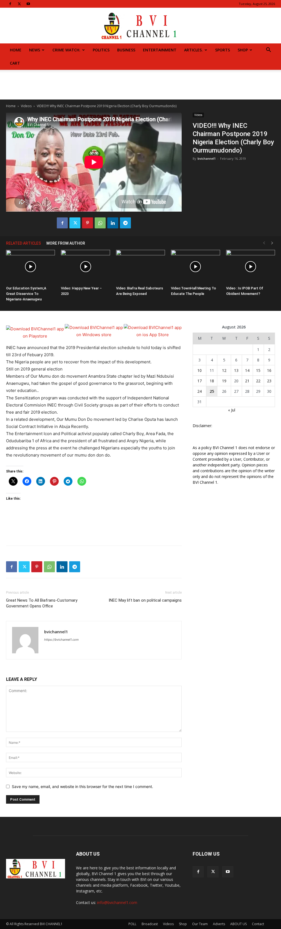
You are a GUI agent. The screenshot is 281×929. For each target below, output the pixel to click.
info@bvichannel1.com (117, 902)
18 (212, 380)
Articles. (193, 49)
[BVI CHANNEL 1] (140, 26)
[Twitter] (19, 4)
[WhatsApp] (100, 222)
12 (224, 370)
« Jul (231, 410)
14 (247, 370)
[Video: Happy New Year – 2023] (85, 267)
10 (199, 370)
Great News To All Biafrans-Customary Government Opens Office (41, 603)
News (34, 49)
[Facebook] (10, 4)
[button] (268, 50)
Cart (15, 63)
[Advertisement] (140, 84)
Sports (222, 49)
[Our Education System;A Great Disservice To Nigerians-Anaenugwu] (30, 267)
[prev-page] (264, 243)
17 (199, 380)
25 (212, 391)
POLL (132, 924)
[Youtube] (28, 4)
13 (236, 370)
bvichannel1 (207, 158)
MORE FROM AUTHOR (65, 243)
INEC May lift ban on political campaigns (145, 600)
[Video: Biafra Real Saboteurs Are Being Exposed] (140, 267)
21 (247, 380)
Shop (243, 49)
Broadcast (150, 924)
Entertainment (159, 49)
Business (126, 49)
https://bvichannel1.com (61, 640)
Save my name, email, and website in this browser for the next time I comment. (82, 786)
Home (15, 49)
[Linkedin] (112, 222)
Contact (258, 924)
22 (258, 380)
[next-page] (272, 243)
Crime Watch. (66, 49)
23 (269, 380)
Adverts (219, 924)
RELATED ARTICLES (23, 243)
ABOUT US (238, 924)
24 (199, 391)
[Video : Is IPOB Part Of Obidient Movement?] (250, 267)
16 (269, 370)
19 (224, 380)
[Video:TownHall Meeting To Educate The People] (195, 267)
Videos (26, 106)
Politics (101, 49)
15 (258, 370)
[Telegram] (125, 222)
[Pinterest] (87, 222)
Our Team (200, 924)
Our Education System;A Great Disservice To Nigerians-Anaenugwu (26, 293)
